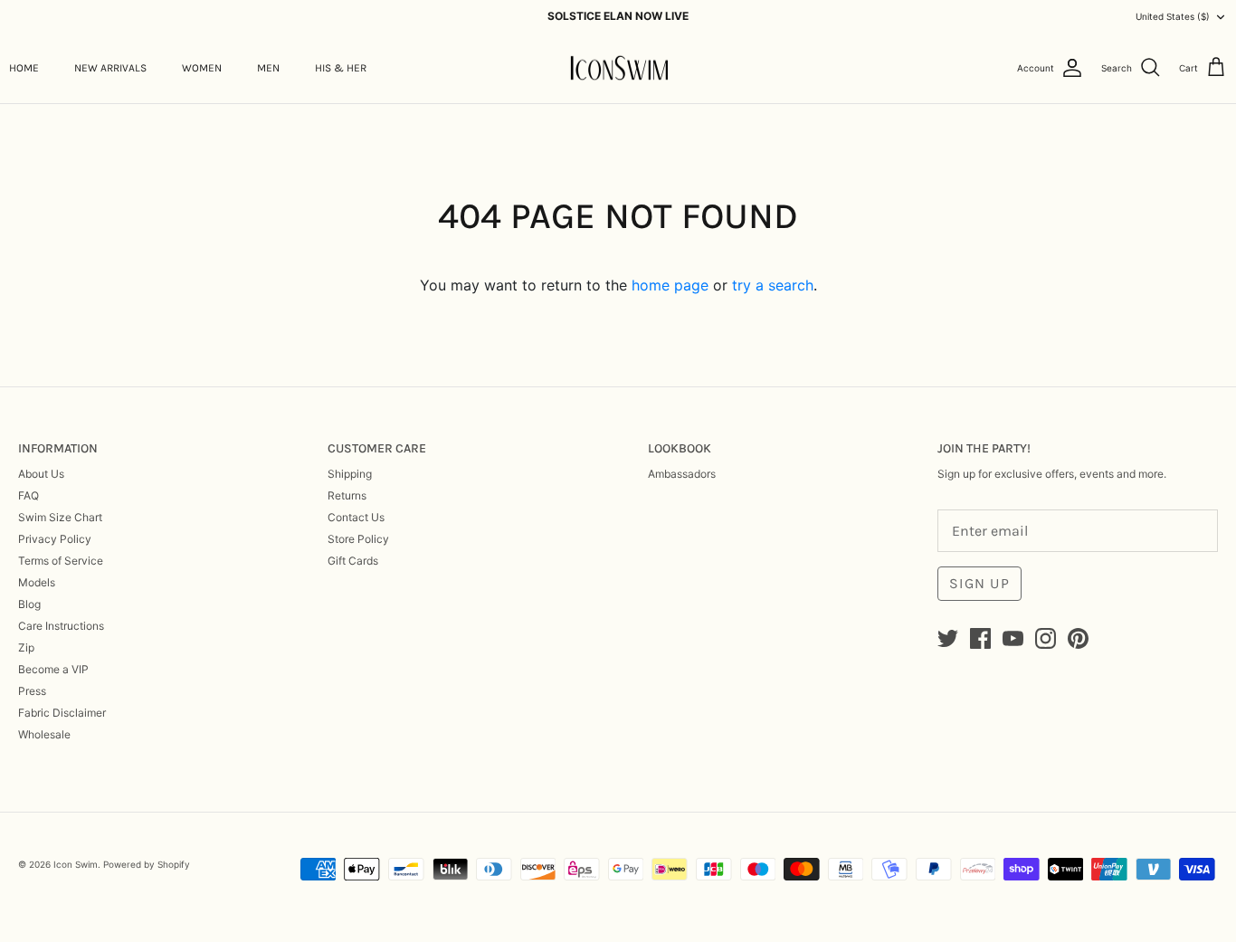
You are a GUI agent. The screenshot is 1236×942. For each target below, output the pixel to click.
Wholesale (44, 734)
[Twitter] (947, 638)
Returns (347, 495)
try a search (772, 285)
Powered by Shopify (146, 864)
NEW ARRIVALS (110, 68)
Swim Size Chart (60, 517)
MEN (268, 68)
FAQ (28, 495)
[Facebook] (980, 638)
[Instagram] (1045, 638)
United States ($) (1173, 16)
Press (32, 691)
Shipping (350, 474)
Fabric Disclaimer (62, 712)
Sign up (979, 583)
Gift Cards (353, 560)
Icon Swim (75, 864)
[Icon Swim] (618, 68)
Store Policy (358, 539)
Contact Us (356, 517)
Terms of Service (60, 560)
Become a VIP (53, 669)
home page (670, 285)
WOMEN (202, 68)
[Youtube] (1013, 638)
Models (36, 582)
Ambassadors (682, 474)
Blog (29, 604)
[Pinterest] (1078, 638)
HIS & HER (340, 68)
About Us (41, 474)
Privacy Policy (54, 539)
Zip (26, 647)
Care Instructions (61, 626)
